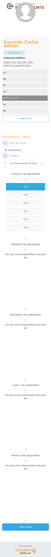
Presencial (14, 150)
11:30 (26, 219)
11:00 (25, 203)
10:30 (25, 195)
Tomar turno (25, 118)
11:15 (25, 211)
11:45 (25, 227)
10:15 (26, 187)
